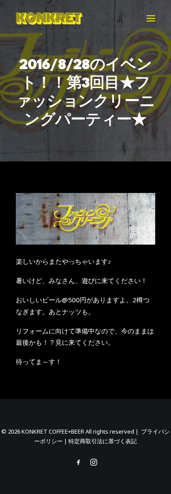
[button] (151, 18)
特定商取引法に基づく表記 (102, 441)
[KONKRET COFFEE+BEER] (49, 18)
